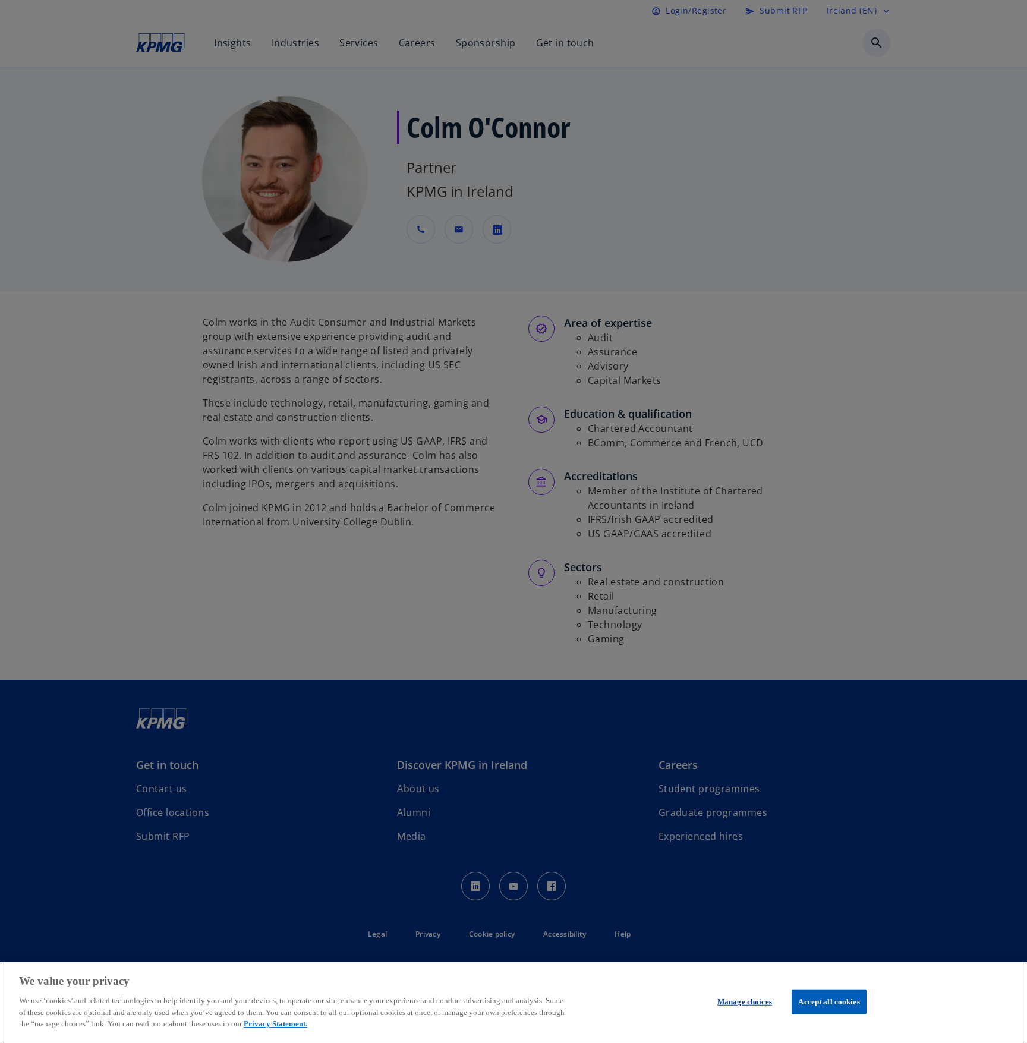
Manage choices (744, 1001)
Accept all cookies (828, 1001)
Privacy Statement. (275, 1023)
